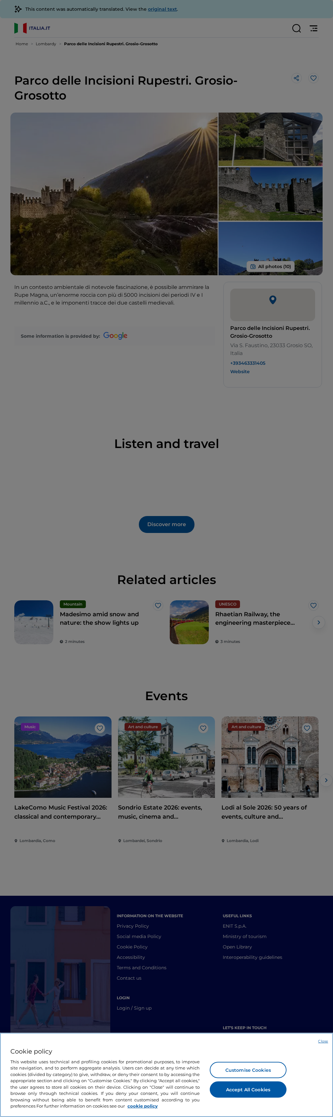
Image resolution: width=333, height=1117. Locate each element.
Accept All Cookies (248, 1089)
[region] (166, 1075)
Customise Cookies (248, 1070)
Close (323, 1041)
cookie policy (142, 1106)
